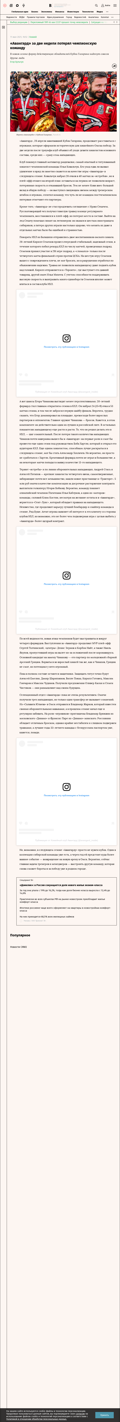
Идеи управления (55, 17)
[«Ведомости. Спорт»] (50, 5)
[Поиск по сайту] (96, 5)
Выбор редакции (18, 22)
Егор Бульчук (16, 62)
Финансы (59, 11)
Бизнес (34, 11)
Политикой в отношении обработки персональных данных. (36, 1419)
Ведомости (11, 17)
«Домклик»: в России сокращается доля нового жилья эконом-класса (61, 885)
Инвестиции (73, 11)
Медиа (100, 11)
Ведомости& (80, 17)
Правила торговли (36, 17)
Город (69, 17)
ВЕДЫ (22, 17)
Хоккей (33, 37)
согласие (80, 1413)
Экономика (46, 11)
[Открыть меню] (115, 5)
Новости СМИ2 (18, 946)
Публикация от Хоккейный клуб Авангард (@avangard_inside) (66, 392)
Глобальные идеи (20, 11)
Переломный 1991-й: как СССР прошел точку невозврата (59, 22)
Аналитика (93, 17)
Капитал (105, 17)
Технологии (88, 11)
